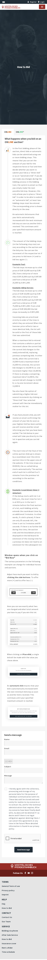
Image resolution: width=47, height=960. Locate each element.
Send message (23, 849)
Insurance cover (9, 943)
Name (6, 739)
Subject (7, 766)
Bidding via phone (10, 930)
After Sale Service (10, 935)
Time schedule (8, 952)
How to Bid (7, 908)
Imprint (5, 894)
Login (42, 2)
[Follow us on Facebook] (26, 873)
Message (8, 775)
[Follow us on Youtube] (29, 873)
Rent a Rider (7, 948)
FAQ (3, 904)
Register (33, 2)
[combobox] (8, 761)
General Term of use (11, 886)
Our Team (6, 921)
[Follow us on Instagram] (32, 873)
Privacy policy (8, 890)
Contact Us (7, 917)
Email (6, 748)
